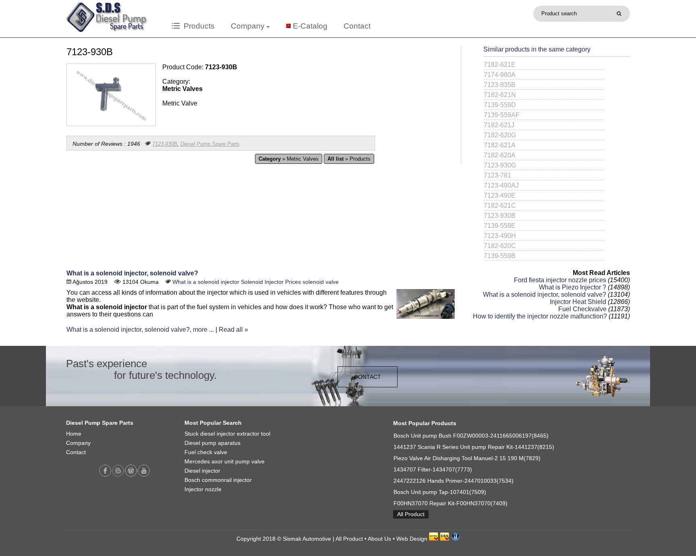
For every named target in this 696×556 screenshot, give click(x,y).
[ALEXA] (455, 539)
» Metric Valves (289, 159)
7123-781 (497, 175)
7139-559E (500, 225)
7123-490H (500, 235)
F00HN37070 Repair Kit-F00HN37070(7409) (451, 503)
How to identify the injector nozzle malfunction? (540, 316)
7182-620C (500, 245)
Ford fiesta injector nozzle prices (560, 280)
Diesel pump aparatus (212, 443)
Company (249, 26)
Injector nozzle (203, 489)
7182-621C (500, 205)
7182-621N (500, 94)
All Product (411, 514)
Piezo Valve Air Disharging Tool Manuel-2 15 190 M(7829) (467, 458)
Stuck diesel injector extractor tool (227, 434)
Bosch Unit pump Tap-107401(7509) (440, 492)
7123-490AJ (501, 185)
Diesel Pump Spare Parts (210, 144)
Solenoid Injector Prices (271, 282)
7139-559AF (502, 115)
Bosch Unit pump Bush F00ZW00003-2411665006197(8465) (471, 436)
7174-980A (500, 74)
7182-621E (500, 64)
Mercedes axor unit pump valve (224, 462)
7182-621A (500, 145)
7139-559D (500, 104)
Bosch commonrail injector (218, 480)
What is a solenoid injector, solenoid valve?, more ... (140, 329)
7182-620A (500, 155)
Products (197, 26)
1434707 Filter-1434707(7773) (433, 470)
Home (73, 434)
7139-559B (500, 255)
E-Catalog (310, 26)
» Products (349, 159)
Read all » (233, 329)
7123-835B (500, 84)
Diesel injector (202, 471)
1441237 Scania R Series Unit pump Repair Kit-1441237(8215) (474, 447)
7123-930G (500, 165)
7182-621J (499, 125)
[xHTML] (433, 539)
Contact (357, 26)
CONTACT (367, 377)
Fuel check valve (205, 452)
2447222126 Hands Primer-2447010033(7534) (454, 481)
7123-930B (164, 144)
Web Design (411, 539)
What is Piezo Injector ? (572, 287)
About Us (379, 539)
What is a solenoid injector (205, 282)
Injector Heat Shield (578, 301)
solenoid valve (320, 282)
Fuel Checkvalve (582, 309)
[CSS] (444, 539)
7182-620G (500, 135)
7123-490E (500, 195)
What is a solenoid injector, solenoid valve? (132, 273)
